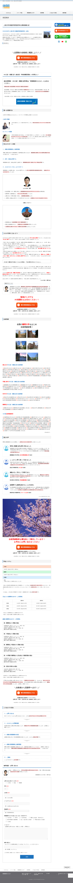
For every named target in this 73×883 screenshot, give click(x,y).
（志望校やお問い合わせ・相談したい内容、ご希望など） (17, 825)
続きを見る (6, 43)
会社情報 (48, 873)
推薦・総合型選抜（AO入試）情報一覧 (26, 874)
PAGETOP (67, 867)
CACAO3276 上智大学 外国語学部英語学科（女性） (16, 31)
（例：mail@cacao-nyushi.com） (11, 803)
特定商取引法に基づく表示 (63, 874)
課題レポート (15, 35)
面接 (19, 35)
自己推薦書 (10, 35)
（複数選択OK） (24, 818)
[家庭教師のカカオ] (6, 7)
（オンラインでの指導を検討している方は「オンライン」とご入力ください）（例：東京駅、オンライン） (21, 846)
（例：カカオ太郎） (8, 795)
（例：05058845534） (9, 811)
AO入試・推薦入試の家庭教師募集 (38, 874)
